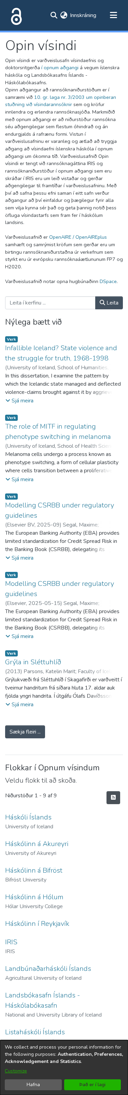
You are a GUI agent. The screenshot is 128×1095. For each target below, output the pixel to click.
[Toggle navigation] (113, 15)
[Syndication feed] (113, 797)
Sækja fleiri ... (25, 732)
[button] (19, 400)
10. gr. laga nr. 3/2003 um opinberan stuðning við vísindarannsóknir (60, 101)
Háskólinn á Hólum (34, 897)
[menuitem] (63, 15)
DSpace (108, 281)
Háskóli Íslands (28, 817)
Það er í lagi (92, 1084)
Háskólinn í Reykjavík (37, 923)
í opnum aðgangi (60, 67)
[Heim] (15, 15)
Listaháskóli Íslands (35, 1032)
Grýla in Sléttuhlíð (33, 662)
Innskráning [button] (83, 15)
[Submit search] (53, 15)
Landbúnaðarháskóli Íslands (48, 968)
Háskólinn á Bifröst (33, 870)
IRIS (11, 942)
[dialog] (64, 1067)
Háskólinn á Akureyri (36, 843)
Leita (111, 303)
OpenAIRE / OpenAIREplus (78, 237)
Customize (16, 1071)
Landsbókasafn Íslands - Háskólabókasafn (42, 1000)
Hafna (33, 1084)
